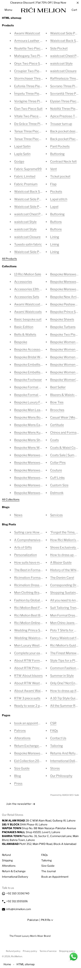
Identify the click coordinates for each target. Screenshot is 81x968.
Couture (56, 470)
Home (7, 964)
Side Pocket (59, 48)
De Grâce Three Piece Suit (33, 124)
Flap (53, 184)
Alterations (22, 738)
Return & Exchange (14, 871)
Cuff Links (57, 478)
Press (18, 783)
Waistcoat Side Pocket (30, 199)
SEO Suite (74, 795)
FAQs (54, 731)
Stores (55, 768)
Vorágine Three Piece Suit (33, 101)
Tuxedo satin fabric (28, 244)
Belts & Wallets (25, 334)
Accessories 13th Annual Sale (35, 289)
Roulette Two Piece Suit (31, 48)
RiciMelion (16, 956)
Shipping (7, 860)
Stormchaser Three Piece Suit (35, 78)
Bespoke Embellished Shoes (34, 372)
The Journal (48, 871)
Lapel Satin (22, 146)
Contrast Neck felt (63, 161)
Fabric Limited (24, 176)
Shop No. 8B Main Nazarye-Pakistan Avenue (39, 828)
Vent (53, 169)
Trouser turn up (61, 124)
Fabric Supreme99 (28, 169)
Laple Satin (22, 154)
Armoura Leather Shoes (31, 41)
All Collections (10, 499)
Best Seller (58, 387)
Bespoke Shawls (62, 319)
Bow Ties (57, 402)
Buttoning (57, 154)
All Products (9, 258)
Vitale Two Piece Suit (29, 116)
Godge (19, 161)
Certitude (57, 425)
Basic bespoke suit (27, 319)
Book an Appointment (54, 876)
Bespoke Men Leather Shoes (35, 410)
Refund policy (13, 951)
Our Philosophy (61, 776)
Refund (6, 854)
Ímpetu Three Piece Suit (31, 93)
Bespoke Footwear (28, 380)
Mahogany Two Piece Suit (33, 56)
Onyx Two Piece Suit (29, 63)
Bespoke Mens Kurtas (30, 432)
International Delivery (15, 876)
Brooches (57, 410)
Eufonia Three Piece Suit (32, 86)
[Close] (77, 2)
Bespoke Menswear (28, 455)
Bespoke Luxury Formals (32, 402)
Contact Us (58, 738)
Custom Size (59, 485)
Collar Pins (58, 462)
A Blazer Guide (61, 562)
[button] (8, 10)
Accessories (23, 282)
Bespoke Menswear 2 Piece (34, 462)
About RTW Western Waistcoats (38, 683)
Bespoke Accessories (30, 349)
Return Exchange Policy (31, 746)
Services (56, 515)
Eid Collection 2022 (28, 761)
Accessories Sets (26, 297)
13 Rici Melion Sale (27, 274)
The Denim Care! (62, 578)
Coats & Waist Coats (65, 448)
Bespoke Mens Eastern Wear (35, 425)
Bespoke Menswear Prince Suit (36, 493)
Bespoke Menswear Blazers (34, 478)
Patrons (20, 731)
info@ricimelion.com (18, 909)
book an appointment (30, 723)
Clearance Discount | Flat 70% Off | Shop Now (38, 2)
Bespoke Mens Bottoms (31, 417)
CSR (53, 723)
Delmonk (57, 493)
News (18, 515)
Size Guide (21, 768)
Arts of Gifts (23, 547)
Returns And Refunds (65, 753)
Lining (54, 237)
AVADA (65, 795)
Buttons (56, 222)
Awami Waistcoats (28, 312)
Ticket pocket (60, 176)
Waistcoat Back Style (29, 191)
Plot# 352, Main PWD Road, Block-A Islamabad (39, 843)
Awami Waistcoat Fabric (32, 304)
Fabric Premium (26, 184)
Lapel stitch (58, 199)
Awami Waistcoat (27, 33)
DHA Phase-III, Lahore (24, 824)
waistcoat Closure (27, 237)
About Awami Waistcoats (33, 691)
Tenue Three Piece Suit (30, 131)
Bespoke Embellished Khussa (35, 364)
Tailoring (56, 746)
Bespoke (20, 342)
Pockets (56, 191)
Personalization (25, 555)
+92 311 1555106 (17, 901)
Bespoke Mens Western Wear (35, 448)
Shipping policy (67, 951)
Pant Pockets (60, 146)
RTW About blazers (28, 676)
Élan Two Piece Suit (28, 109)
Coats (54, 440)
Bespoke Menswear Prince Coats (38, 485)
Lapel (54, 207)
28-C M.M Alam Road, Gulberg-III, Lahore (38, 820)
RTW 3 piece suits (27, 698)
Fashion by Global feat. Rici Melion (39, 600)
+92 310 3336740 (17, 893)
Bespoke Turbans (62, 327)
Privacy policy (30, 951)
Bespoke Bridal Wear (29, 357)
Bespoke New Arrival (65, 297)
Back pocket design (64, 131)
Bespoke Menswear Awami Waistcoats (42, 470)
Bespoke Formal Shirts (30, 395)
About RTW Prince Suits (31, 668)
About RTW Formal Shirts (33, 660)
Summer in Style (62, 676)
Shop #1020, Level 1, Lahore (31, 832)
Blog (17, 776)
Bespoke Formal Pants (30, 387)
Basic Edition (23, 327)
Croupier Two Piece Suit (31, 71)
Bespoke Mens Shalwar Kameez (37, 440)
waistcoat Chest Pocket (31, 214)
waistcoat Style (25, 222)
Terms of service (48, 951)
